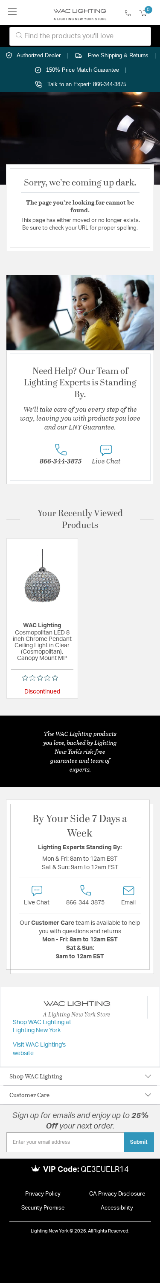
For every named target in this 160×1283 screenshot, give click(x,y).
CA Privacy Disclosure (117, 1194)
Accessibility (117, 1208)
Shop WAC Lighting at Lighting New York (42, 1026)
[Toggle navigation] (12, 12)
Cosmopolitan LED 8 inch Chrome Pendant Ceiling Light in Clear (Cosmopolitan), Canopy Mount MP (42, 645)
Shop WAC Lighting (35, 1076)
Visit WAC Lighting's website (39, 1049)
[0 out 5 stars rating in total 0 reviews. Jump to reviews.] (42, 678)
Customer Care (29, 1094)
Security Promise (42, 1208)
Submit (139, 1142)
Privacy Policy (43, 1194)
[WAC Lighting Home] (80, 12)
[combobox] (80, 36)
